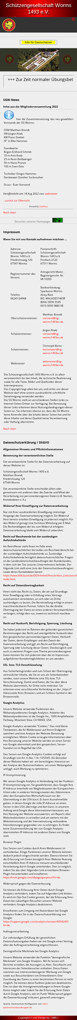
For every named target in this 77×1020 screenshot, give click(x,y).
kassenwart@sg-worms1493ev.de (53, 351)
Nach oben (9, 212)
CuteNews (43, 207)
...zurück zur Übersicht (16, 200)
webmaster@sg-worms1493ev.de (53, 363)
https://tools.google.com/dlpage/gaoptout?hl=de (31, 877)
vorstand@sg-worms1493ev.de (53, 320)
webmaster (51, 193)
